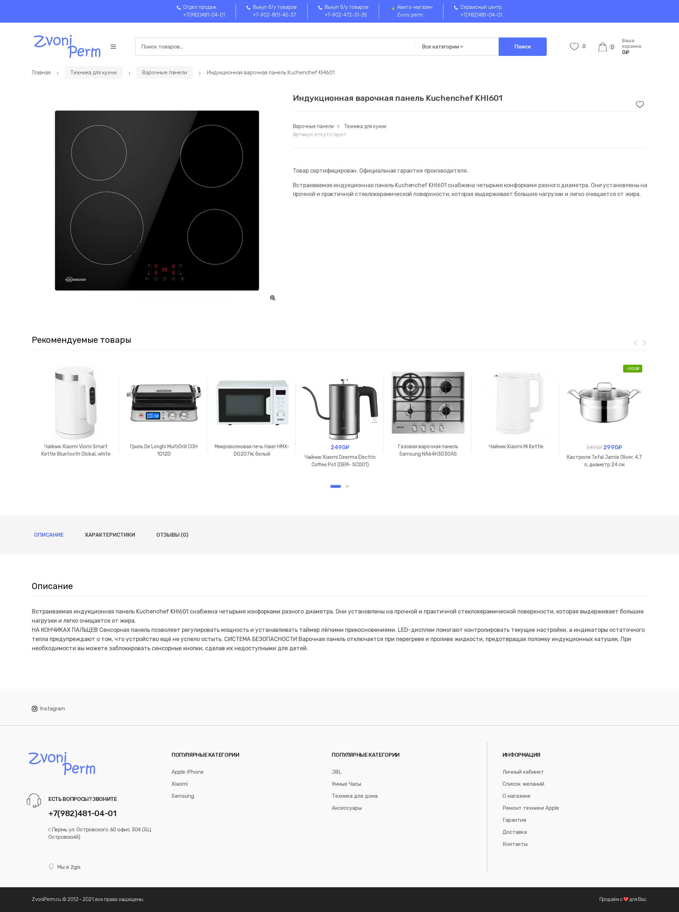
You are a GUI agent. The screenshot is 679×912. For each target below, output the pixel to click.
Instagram (52, 708)
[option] (157, 200)
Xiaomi (180, 784)
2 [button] (347, 486)
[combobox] (272, 46)
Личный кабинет (523, 772)
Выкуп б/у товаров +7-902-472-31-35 (346, 11)
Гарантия (514, 820)
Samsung (183, 796)
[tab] (49, 534)
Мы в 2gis (69, 867)
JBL (337, 772)
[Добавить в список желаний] (639, 102)
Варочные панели (164, 72)
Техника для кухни (93, 72)
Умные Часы (346, 784)
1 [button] (335, 486)
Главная (41, 72)
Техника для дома (355, 796)
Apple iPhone (188, 772)
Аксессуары (347, 808)
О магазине (516, 796)
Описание (49, 535)
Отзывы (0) (172, 535)
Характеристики (110, 535)
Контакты (515, 844)
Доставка (515, 832)
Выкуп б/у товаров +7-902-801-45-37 (275, 11)
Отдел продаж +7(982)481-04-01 (204, 11)
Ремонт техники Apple (531, 808)
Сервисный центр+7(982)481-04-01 (481, 11)
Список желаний (523, 784)
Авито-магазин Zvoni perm (415, 11)
